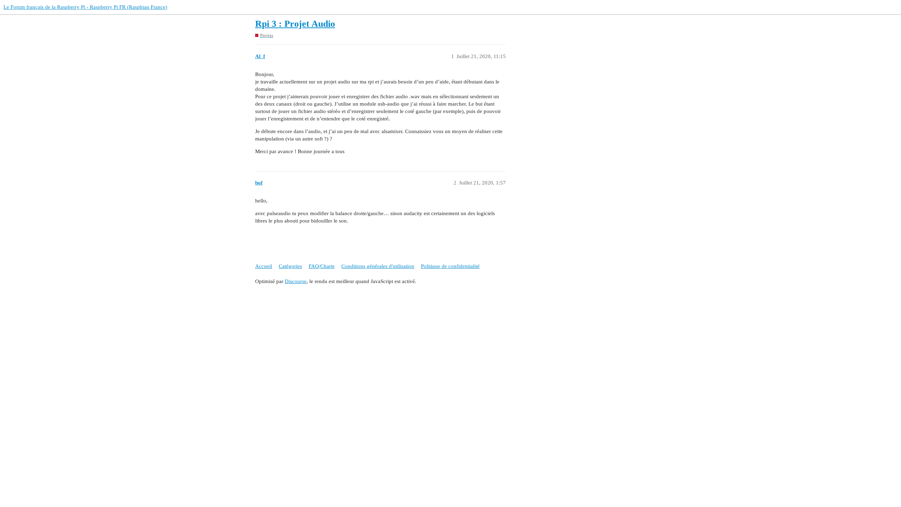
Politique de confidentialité (450, 266)
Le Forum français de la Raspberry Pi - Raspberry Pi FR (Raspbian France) (85, 7)
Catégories (290, 266)
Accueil (263, 266)
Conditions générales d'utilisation (377, 266)
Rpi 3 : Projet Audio (295, 24)
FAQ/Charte (322, 266)
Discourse (296, 281)
